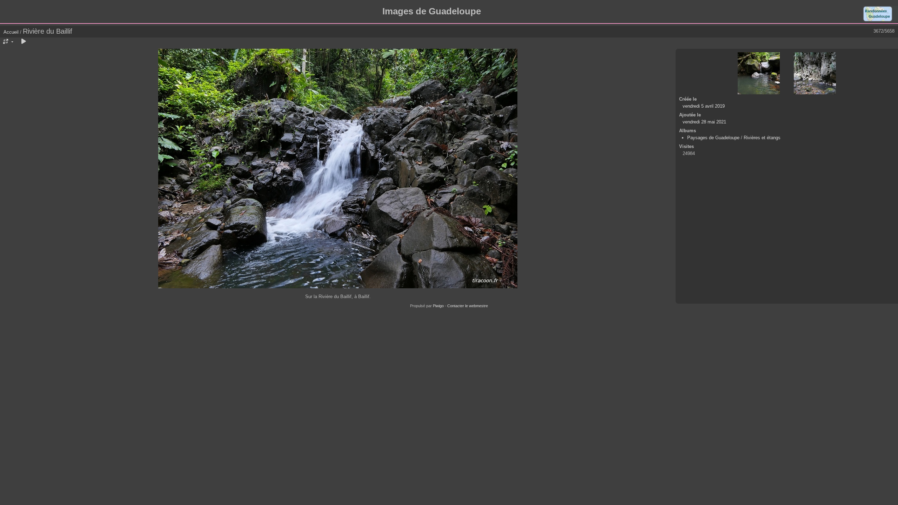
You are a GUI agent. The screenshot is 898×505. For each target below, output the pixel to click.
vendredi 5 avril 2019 (704, 106)
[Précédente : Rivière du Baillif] (759, 73)
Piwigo (438, 306)
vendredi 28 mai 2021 (704, 121)
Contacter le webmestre (467, 306)
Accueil (11, 32)
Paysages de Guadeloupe (713, 137)
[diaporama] (23, 41)
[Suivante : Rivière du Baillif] (815, 73)
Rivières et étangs (762, 137)
